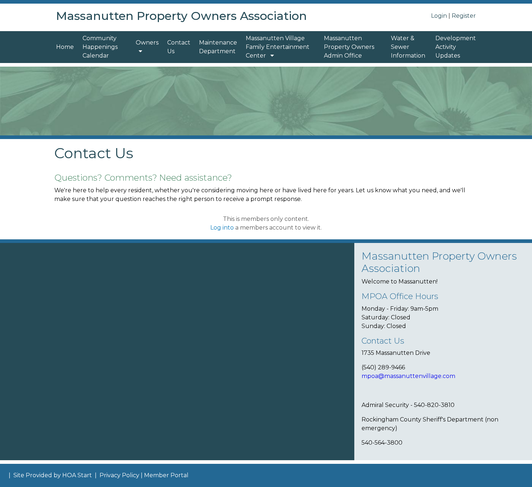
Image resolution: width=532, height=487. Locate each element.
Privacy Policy (119, 475)
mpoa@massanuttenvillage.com (409, 376)
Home (65, 46)
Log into (222, 227)
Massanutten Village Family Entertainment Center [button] (277, 47)
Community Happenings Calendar (100, 47)
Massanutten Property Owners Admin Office (349, 47)
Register (464, 15)
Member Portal (166, 475)
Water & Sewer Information (408, 47)
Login (439, 15)
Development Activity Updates (455, 47)
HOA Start (77, 475)
